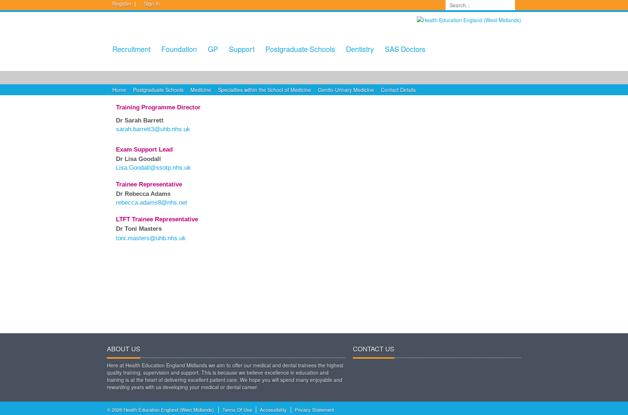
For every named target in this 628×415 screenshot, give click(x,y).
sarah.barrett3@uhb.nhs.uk (153, 129)
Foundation (179, 49)
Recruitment (131, 49)
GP (213, 49)
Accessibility (273, 409)
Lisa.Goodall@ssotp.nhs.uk (153, 167)
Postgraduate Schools (300, 49)
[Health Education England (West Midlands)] (469, 19)
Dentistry (360, 49)
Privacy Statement (314, 409)
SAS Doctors (405, 49)
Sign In (152, 3)
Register (122, 3)
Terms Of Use (237, 409)
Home (119, 89)
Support (241, 49)
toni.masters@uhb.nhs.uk (151, 238)
